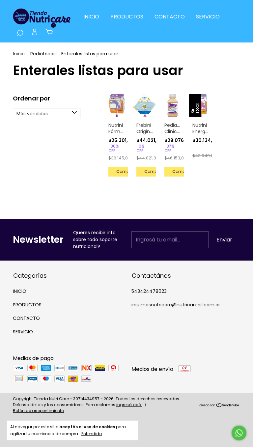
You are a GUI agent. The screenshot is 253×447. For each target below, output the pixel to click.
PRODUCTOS (126, 16)
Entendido (91, 433)
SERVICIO (208, 16)
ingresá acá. (129, 404)
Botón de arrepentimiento (38, 410)
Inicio (19, 53)
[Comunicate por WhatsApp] (239, 433)
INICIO (91, 16)
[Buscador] (20, 33)
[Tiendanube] (219, 405)
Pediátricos (43, 53)
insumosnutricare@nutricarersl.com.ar (175, 304)
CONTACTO (170, 16)
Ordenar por (31, 98)
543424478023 (149, 291)
